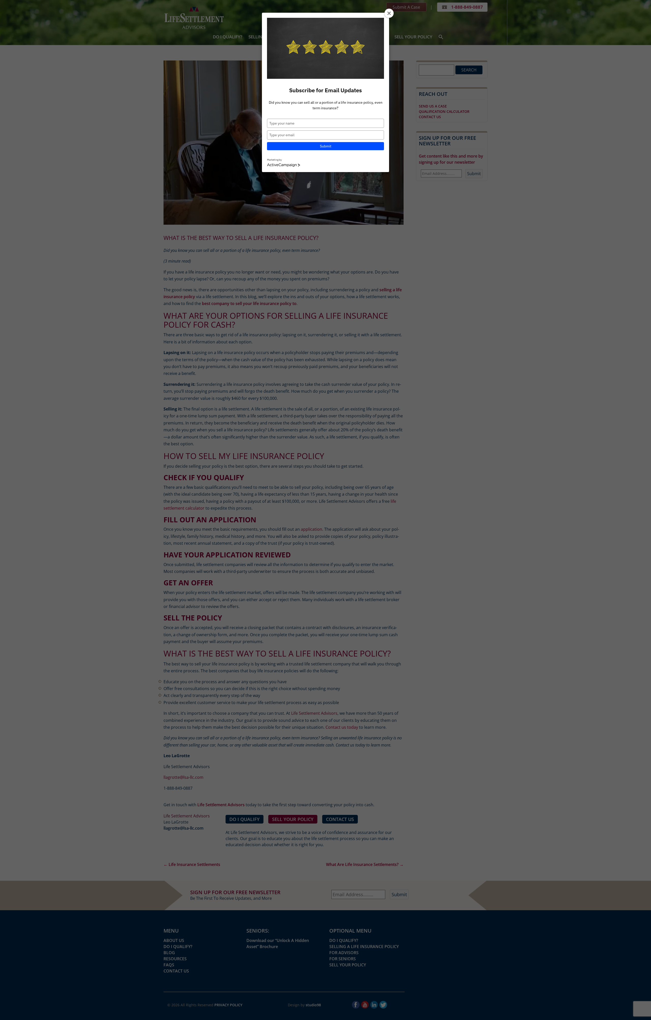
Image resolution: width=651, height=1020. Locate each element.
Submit (325, 146)
